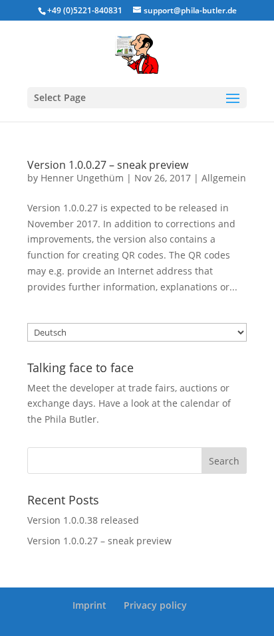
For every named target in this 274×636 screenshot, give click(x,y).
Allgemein (224, 177)
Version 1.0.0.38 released (83, 520)
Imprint (89, 605)
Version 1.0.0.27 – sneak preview (107, 165)
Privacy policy (155, 605)
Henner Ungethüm (82, 177)
